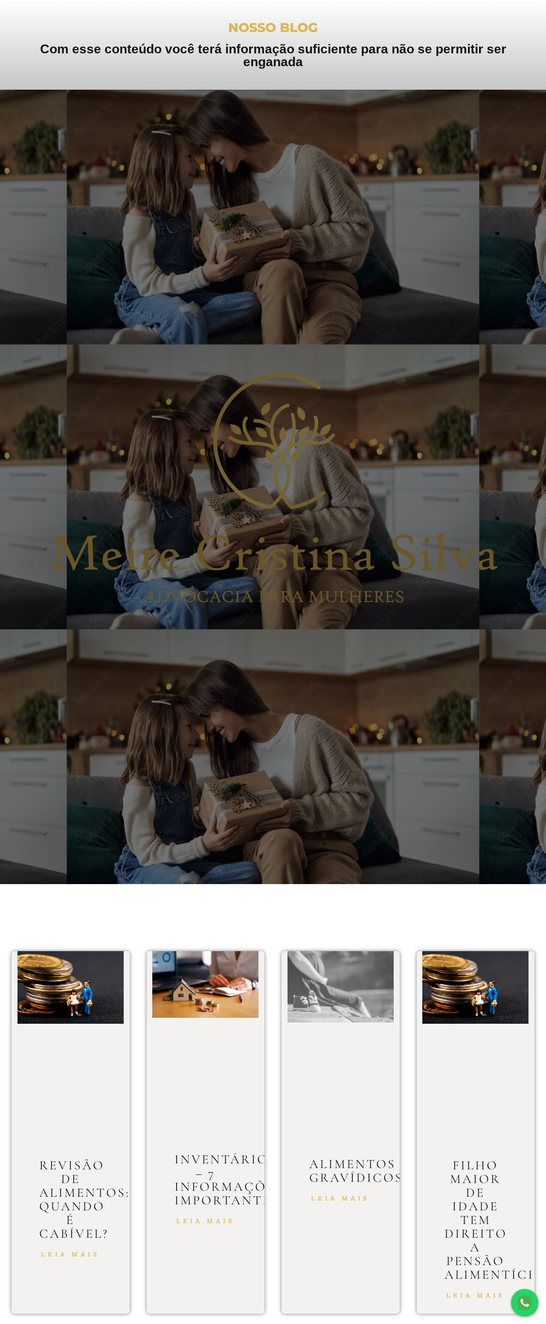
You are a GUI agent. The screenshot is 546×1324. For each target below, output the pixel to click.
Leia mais (70, 1254)
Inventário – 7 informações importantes (228, 1179)
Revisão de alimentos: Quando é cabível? (84, 1199)
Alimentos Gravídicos (356, 1171)
